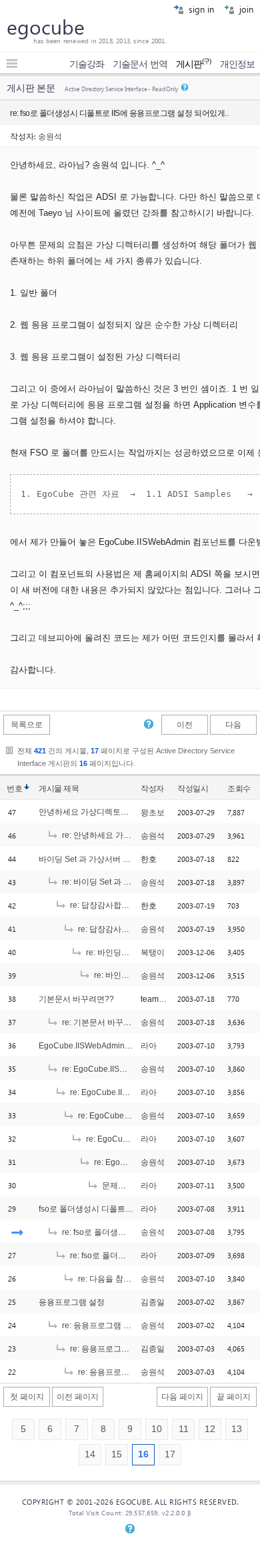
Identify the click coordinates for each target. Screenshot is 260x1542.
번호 (14, 788)
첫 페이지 (27, 1396)
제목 (71, 788)
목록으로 (27, 724)
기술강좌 (86, 64)
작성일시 (192, 788)
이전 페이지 (78, 1396)
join (245, 9)
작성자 (152, 788)
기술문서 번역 (140, 64)
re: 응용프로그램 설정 (99, 1325)
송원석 (50, 136)
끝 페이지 (234, 1396)
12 (210, 1429)
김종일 (153, 1302)
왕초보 (153, 812)
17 (170, 1454)
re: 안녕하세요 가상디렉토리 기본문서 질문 (137, 835)
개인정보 (237, 64)
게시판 (193, 64)
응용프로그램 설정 (72, 1302)
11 (184, 1429)
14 (90, 1454)
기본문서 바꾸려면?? (76, 999)
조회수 (239, 788)
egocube (46, 26)
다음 (233, 724)
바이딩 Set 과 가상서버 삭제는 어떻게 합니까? (121, 859)
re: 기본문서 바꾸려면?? (104, 1022)
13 (236, 1429)
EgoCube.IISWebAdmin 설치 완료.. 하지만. (116, 1045)
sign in (200, 9)
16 (143, 1454)
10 (156, 1429)
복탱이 (153, 952)
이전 (185, 724)
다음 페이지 (182, 1396)
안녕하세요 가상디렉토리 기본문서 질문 (110, 812)
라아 (149, 1045)
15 (116, 1454)
